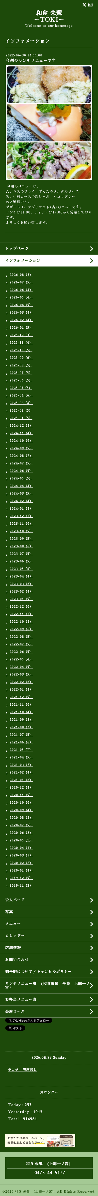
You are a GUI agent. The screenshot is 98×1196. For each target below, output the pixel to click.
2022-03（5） (21, 674)
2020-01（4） (21, 870)
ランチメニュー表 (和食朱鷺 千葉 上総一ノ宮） (47, 985)
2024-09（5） (21, 448)
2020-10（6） (21, 802)
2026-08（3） (21, 274)
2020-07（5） (21, 825)
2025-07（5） (21, 372)
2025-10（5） (21, 350)
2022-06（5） (21, 651)
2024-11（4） (21, 433)
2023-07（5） (21, 553)
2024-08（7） (21, 455)
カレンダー (15, 936)
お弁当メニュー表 (21, 999)
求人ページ (15, 900)
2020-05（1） (21, 840)
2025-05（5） (21, 387)
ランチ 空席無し (22, 1069)
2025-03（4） (21, 403)
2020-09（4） (21, 810)
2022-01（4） (21, 689)
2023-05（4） (21, 568)
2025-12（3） (21, 335)
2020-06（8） (21, 832)
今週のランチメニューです (31, 60)
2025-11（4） (21, 342)
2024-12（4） (21, 425)
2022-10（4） (21, 621)
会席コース (15, 1011)
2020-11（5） (21, 795)
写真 (9, 912)
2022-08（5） (21, 636)
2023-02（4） (21, 591)
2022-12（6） (21, 606)
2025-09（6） (21, 357)
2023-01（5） (21, 599)
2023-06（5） (21, 561)
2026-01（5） (21, 327)
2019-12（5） (21, 878)
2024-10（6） (21, 440)
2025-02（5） (21, 410)
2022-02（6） (21, 682)
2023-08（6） (21, 546)
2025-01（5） (21, 418)
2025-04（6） (21, 395)
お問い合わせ (17, 959)
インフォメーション (23, 260)
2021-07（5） (21, 734)
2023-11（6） (21, 523)
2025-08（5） (21, 365)
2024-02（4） (21, 501)
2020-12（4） (21, 787)
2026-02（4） (21, 320)
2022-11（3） (21, 614)
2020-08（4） (21, 817)
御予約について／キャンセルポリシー (38, 971)
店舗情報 (13, 948)
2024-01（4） (21, 508)
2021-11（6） (21, 704)
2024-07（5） (21, 463)
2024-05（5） (21, 478)
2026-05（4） (21, 297)
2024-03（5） (21, 493)
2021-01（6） (21, 780)
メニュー (13, 924)
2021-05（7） (21, 749)
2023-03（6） (21, 584)
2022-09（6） (21, 629)
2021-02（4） (21, 772)
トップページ (17, 248)
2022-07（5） (21, 644)
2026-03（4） (21, 312)
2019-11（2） (21, 885)
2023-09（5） (21, 538)
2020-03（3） (21, 855)
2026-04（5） (21, 305)
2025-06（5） (21, 380)
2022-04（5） (21, 666)
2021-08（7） (21, 727)
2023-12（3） (21, 516)
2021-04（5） (21, 757)
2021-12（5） (21, 697)
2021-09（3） (21, 719)
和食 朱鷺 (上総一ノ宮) (34, 1191)
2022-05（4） (21, 659)
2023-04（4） (21, 576)
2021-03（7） (21, 764)
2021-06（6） (21, 742)
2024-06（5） (21, 470)
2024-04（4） (21, 486)
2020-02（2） (21, 862)
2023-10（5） (21, 531)
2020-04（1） (21, 847)
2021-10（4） (21, 712)
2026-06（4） (21, 289)
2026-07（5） (21, 282)
